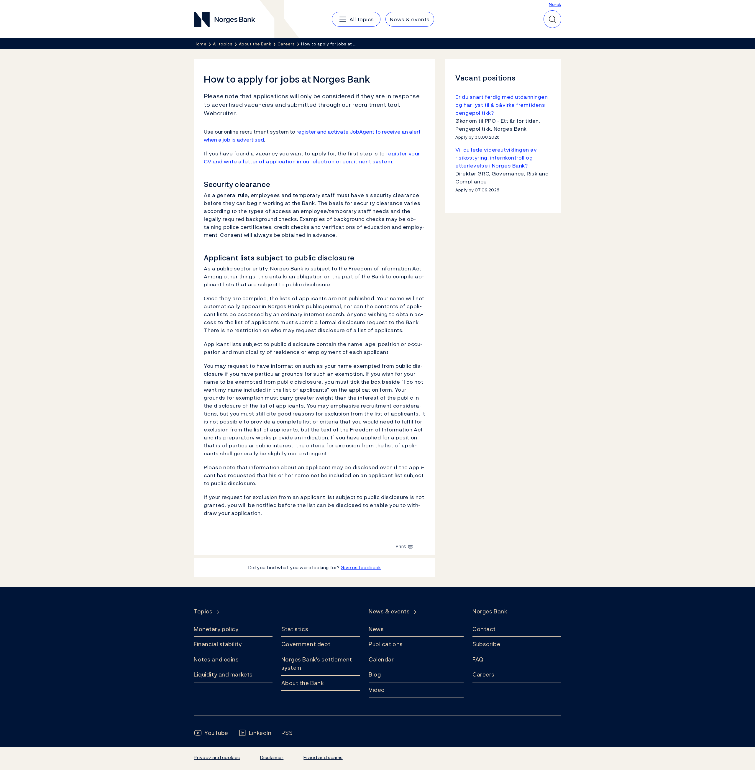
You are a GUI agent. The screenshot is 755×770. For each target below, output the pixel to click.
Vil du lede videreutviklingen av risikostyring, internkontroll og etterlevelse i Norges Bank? (496, 158)
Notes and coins (216, 659)
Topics (203, 611)
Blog (375, 674)
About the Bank (302, 683)
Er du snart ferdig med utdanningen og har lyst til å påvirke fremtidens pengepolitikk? (501, 105)
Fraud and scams (322, 757)
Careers (483, 674)
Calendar (381, 659)
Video (377, 690)
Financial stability (218, 644)
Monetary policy (216, 629)
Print (401, 546)
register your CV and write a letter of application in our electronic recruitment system (312, 157)
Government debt (306, 644)
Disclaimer (272, 757)
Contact (484, 629)
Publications (386, 644)
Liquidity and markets (223, 674)
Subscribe (486, 644)
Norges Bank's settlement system (316, 663)
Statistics (294, 629)
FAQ (478, 659)
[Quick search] (552, 19)
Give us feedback (361, 567)
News (376, 629)
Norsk (555, 4)
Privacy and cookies (217, 757)
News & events (389, 611)
